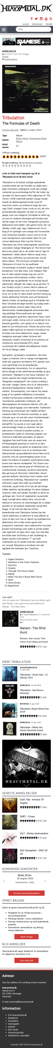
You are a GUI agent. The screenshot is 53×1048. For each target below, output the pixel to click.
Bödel (21, 875)
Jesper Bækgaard (31, 614)
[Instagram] (41, 19)
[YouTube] (46, 19)
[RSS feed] (51, 19)
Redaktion (13, 1017)
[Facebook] (32, 19)
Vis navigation (3, 29)
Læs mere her (26, 960)
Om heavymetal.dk (17, 1014)
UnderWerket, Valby (24, 882)
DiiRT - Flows (27, 816)
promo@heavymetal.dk (21, 1001)
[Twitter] (36, 19)
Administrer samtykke (18, 1035)
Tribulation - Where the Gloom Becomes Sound (31, 729)
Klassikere (13, 1020)
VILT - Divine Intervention (34, 833)
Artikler (11, 1026)
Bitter (28, 875)
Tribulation (13, 118)
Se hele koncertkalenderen (27, 893)
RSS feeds (13, 1029)
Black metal (22, 138)
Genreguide (13, 1023)
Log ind (26, 24)
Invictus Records (10, 129)
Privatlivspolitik (16, 1032)
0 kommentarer (11, 59)
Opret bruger (37, 24)
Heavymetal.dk (26, 8)
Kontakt (49, 24)
